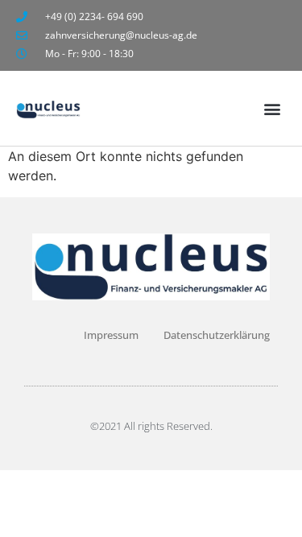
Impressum (111, 335)
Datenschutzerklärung (216, 335)
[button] (272, 108)
